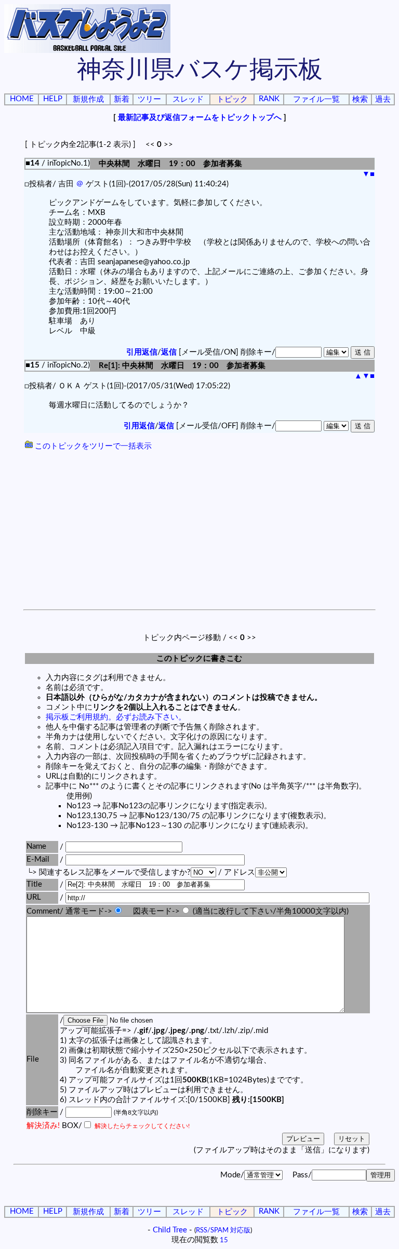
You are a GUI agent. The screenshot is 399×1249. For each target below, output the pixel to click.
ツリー (149, 99)
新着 (121, 99)
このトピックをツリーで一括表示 (92, 446)
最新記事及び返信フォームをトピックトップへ (200, 117)
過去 (383, 99)
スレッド (188, 99)
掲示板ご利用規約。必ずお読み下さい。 (116, 717)
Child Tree (170, 1230)
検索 (360, 99)
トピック (232, 99)
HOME (22, 99)
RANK (269, 99)
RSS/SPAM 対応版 (223, 1230)
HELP (52, 99)
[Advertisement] (199, 531)
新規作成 (88, 99)
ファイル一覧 (316, 99)
